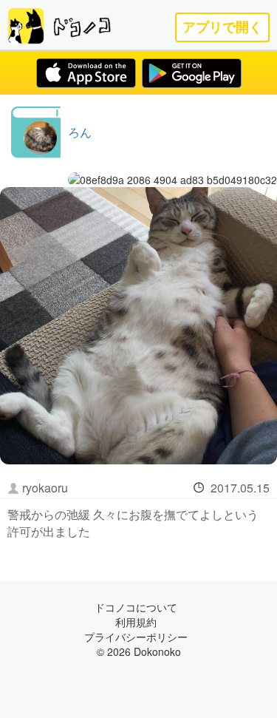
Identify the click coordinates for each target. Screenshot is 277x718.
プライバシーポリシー (136, 636)
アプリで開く (222, 27)
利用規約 (136, 621)
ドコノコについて (136, 607)
